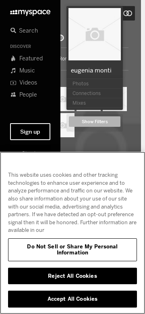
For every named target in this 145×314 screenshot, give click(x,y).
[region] (72, 233)
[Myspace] (30, 10)
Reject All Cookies (72, 275)
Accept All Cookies (72, 298)
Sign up (30, 131)
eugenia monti (91, 70)
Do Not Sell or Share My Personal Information (72, 249)
